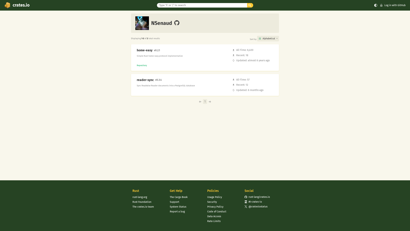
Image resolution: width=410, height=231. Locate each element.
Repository (142, 65)
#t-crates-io (253, 201)
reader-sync (145, 80)
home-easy (144, 50)
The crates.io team (143, 206)
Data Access (214, 216)
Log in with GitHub (395, 5)
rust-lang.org (139, 197)
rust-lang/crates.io (257, 196)
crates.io (21, 5)
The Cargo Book (179, 197)
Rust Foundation (141, 201)
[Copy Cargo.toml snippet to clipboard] (162, 50)
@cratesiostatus (256, 206)
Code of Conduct (216, 211)
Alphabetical (269, 38)
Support (174, 201)
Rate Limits (214, 221)
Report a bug (177, 211)
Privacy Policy (215, 206)
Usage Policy (214, 197)
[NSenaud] (176, 23)
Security (212, 201)
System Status (178, 206)
